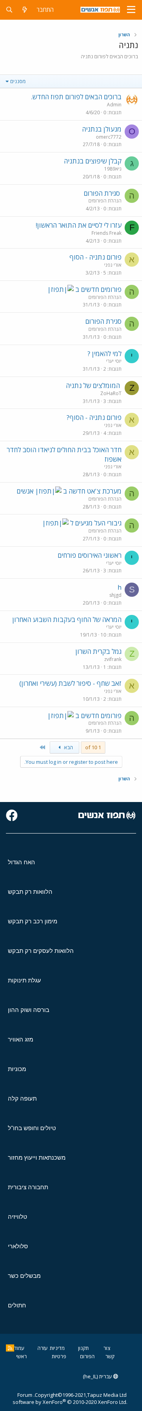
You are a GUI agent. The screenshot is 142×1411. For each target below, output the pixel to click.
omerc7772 (108, 137)
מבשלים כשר (24, 1275)
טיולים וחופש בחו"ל (32, 1128)
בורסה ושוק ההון (28, 1009)
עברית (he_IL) (98, 1376)
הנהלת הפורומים (104, 200)
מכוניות (17, 1069)
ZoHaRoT (110, 393)
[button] (131, 10)
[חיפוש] (9, 9)
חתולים (17, 1305)
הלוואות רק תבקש (30, 891)
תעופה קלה (22, 1098)
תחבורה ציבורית (28, 1187)
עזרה (42, 1348)
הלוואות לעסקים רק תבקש (41, 950)
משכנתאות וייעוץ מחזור (36, 1157)
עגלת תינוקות (24, 980)
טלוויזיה (17, 1216)
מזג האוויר (20, 1039)
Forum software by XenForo (70, 1398)
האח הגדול (21, 862)
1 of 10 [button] (93, 747)
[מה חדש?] (24, 9)
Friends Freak (106, 233)
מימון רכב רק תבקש (32, 921)
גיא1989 (112, 168)
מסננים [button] (18, 81)
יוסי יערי (113, 361)
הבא (68, 747)
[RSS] (10, 1348)
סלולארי (18, 1246)
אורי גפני (112, 265)
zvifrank (112, 659)
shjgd (115, 595)
